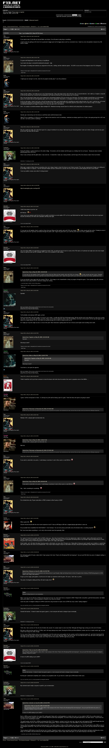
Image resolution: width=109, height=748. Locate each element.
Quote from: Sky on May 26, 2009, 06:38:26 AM (35, 481)
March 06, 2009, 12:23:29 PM (30, 75)
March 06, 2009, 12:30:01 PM (30, 111)
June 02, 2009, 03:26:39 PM (30, 666)
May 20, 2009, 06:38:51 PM (29, 376)
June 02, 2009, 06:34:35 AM (30, 588)
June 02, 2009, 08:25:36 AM (30, 624)
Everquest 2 (33, 26)
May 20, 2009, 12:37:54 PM (29, 351)
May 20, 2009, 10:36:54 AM (29, 247)
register (22, 12)
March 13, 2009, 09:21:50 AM (30, 126)
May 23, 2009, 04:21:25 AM (29, 394)
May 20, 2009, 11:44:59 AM (29, 312)
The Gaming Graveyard (24, 26)
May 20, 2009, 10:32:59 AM (29, 226)
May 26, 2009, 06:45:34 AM (29, 477)
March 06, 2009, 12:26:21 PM (30, 90)
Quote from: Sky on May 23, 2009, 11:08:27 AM (35, 440)
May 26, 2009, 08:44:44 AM (29, 497)
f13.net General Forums (12, 26)
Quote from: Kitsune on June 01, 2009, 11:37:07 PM (36, 571)
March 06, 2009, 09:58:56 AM (30, 36)
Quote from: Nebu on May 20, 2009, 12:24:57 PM (35, 355)
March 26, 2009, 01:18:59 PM (30, 185)
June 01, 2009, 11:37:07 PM (30, 535)
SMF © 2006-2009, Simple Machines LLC (59, 746)
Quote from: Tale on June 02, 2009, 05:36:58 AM (35, 650)
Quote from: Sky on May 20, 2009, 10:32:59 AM (35, 272)
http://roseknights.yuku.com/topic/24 (30, 188)
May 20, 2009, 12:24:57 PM (29, 333)
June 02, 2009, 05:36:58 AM (30, 552)
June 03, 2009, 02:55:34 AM (30, 698)
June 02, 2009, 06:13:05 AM (30, 567)
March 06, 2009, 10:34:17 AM (30, 57)
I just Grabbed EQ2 (44, 26)
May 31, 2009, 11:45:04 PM (29, 518)
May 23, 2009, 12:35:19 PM (29, 435)
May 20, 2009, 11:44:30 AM (29, 290)
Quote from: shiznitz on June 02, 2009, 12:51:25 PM (36, 703)
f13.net (4, 26)
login (17, 12)
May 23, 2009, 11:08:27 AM (29, 414)
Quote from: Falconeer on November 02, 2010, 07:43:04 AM (38, 408)
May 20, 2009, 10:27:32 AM (29, 206)
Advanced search (33, 20)
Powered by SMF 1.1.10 (46, 746)
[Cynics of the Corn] (4, 309)
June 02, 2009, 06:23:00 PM (30, 682)
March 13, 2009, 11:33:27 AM (30, 164)
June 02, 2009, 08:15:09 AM (30, 608)
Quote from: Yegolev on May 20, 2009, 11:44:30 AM (36, 337)
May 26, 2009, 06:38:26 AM (29, 456)
